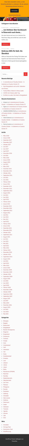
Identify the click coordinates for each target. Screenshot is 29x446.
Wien (4, 417)
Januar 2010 (6, 267)
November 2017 (7, 142)
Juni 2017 (5, 149)
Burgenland (6, 334)
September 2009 (7, 276)
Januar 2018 (6, 138)
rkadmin (12, 48)
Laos (4, 360)
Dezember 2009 (7, 270)
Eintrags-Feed (7, 427)
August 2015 (6, 162)
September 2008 (7, 294)
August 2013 (6, 193)
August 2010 (6, 259)
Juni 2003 (6, 311)
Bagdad (5, 323)
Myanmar (5, 373)
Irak (4, 351)
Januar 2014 (6, 184)
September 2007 (7, 296)
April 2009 (6, 285)
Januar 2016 (6, 160)
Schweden (6, 395)
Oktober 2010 (7, 254)
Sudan (5, 404)
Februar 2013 (7, 201)
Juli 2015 (5, 164)
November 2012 (7, 208)
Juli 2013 (5, 195)
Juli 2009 (5, 281)
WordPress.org (7, 431)
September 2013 (7, 190)
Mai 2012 (5, 219)
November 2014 (7, 171)
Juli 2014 (5, 177)
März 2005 (6, 303)
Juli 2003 (5, 309)
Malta (4, 369)
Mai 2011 (5, 243)
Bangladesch (6, 327)
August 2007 (6, 298)
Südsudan (6, 406)
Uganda (5, 411)
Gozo (4, 343)
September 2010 (7, 256)
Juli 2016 (5, 155)
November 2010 (7, 252)
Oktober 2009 (7, 274)
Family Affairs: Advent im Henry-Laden (13, 90)
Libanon (5, 362)
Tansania (5, 409)
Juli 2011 (5, 239)
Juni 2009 (6, 283)
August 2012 (6, 212)
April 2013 (6, 199)
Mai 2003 (5, 314)
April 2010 (6, 263)
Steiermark (6, 402)
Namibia (5, 376)
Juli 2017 (5, 146)
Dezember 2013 (7, 186)
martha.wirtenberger (14, 27)
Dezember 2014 (7, 168)
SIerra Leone (6, 398)
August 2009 (6, 278)
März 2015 (6, 166)
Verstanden (14, 10)
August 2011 (6, 237)
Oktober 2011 (7, 232)
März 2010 (6, 265)
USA (4, 415)
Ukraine (5, 413)
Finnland (5, 338)
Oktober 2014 (7, 173)
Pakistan (5, 384)
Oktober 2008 (7, 292)
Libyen (5, 367)
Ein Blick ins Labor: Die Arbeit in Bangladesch (15, 95)
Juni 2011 (5, 241)
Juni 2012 (5, 217)
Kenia (4, 354)
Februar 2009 (7, 287)
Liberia (5, 365)
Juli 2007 (5, 300)
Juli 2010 (5, 261)
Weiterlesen (5, 44)
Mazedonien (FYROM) (9, 371)
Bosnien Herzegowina (9, 329)
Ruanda (5, 389)
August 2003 (6, 307)
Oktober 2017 (7, 144)
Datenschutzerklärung (14, 15)
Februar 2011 (7, 250)
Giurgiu (5, 340)
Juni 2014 (5, 179)
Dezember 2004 (7, 305)
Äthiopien (5, 321)
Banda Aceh (6, 325)
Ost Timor (6, 382)
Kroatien (5, 358)
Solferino (5, 400)
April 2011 (6, 245)
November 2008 (7, 289)
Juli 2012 (5, 215)
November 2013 (7, 188)
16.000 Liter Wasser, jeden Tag (11, 93)
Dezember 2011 (7, 228)
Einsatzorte (6, 336)
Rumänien (6, 391)
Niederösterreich (7, 378)
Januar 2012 (6, 226)
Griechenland (6, 345)
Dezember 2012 (7, 206)
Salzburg (5, 393)
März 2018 (6, 135)
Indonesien (6, 349)
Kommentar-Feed (8, 429)
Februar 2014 (7, 182)
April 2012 (6, 221)
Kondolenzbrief (7, 356)
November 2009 (7, 272)
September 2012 (7, 210)
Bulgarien (5, 332)
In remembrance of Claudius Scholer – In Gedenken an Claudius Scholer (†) (14, 113)
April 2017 (6, 151)
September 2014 (7, 175)
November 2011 (7, 230)
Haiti (4, 347)
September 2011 (7, 234)
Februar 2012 (7, 223)
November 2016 (7, 153)
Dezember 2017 (7, 140)
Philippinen (6, 387)
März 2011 (6, 248)
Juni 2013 (5, 197)
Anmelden (6, 425)
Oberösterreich (7, 380)
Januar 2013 (6, 204)
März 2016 (6, 157)
